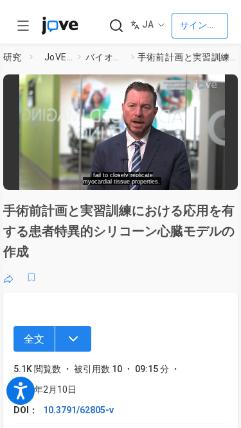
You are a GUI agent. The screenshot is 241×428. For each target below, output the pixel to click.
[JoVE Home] (59, 26)
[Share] (8, 277)
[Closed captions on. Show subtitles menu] (218, 176)
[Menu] (73, 339)
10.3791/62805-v (78, 410)
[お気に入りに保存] (31, 277)
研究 (12, 57)
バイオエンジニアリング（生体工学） (105, 57)
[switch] (138, 176)
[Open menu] (23, 25)
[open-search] (116, 26)
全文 (34, 339)
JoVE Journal (58, 57)
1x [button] (195, 175)
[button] (229, 86)
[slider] (74, 176)
